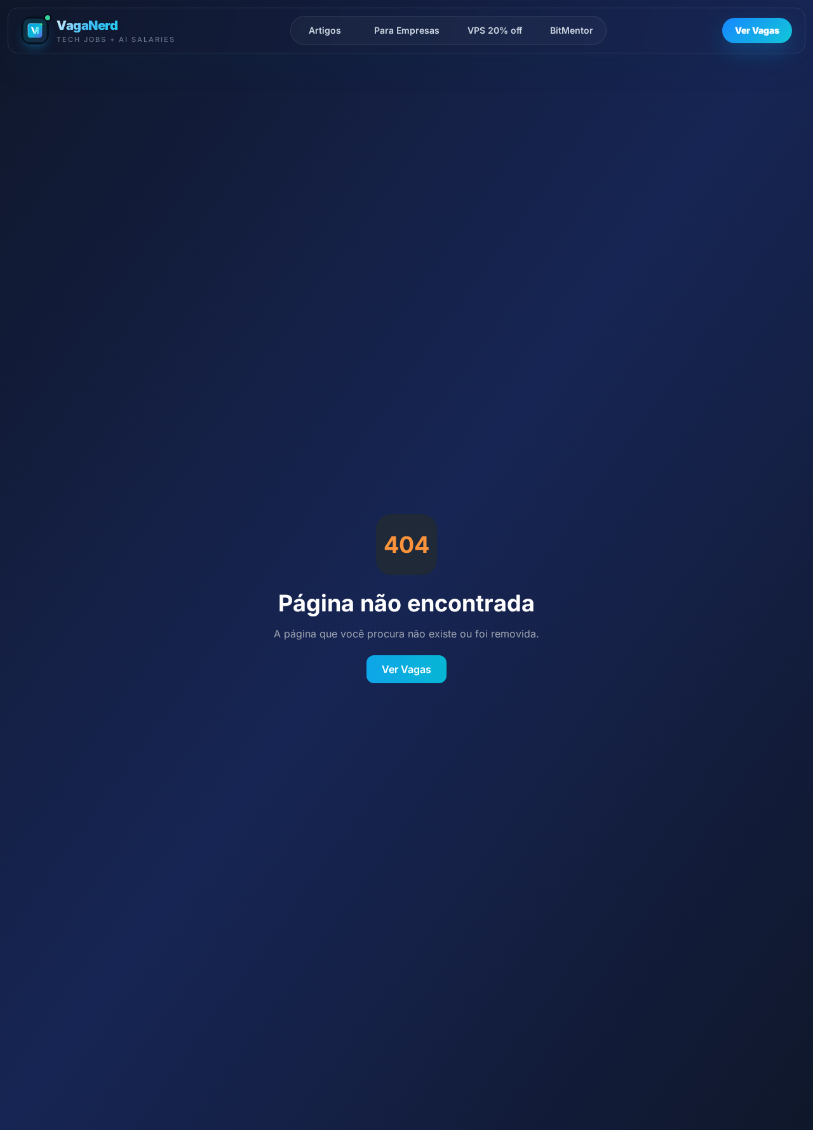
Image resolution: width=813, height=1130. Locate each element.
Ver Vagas (757, 30)
